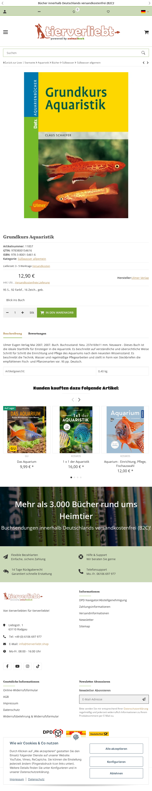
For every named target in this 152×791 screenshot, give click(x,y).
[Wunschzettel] (108, 11)
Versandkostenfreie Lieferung (32, 282)
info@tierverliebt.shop (34, 644)
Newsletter (86, 620)
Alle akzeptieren (116, 748)
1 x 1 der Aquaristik (76, 462)
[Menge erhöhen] (22, 313)
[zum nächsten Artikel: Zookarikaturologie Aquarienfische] (143, 62)
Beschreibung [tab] (12, 334)
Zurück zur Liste (13, 62)
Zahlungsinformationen (94, 607)
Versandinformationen (94, 613)
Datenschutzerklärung (136, 708)
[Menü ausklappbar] (5, 32)
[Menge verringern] (7, 313)
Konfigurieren (116, 761)
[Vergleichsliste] (73, 11)
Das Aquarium (26, 462)
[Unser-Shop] (23, 596)
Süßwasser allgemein (32, 259)
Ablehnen (116, 773)
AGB (6, 697)
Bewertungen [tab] (37, 334)
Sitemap (84, 626)
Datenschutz (36, 779)
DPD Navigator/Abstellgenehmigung (103, 600)
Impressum (17, 779)
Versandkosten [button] (41, 266)
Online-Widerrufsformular (20, 690)
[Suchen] (145, 53)
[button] (3, 3)
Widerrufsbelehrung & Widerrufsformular (31, 716)
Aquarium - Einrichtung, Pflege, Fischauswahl (125, 464)
